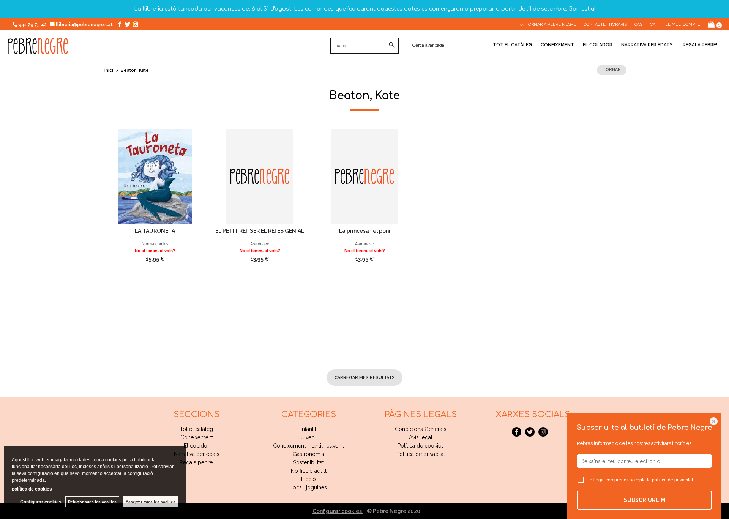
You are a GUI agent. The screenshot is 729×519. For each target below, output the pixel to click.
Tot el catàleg (512, 44)
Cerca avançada (428, 45)
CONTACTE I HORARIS (605, 24)
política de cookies (32, 489)
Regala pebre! (699, 44)
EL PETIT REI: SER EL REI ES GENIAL (259, 231)
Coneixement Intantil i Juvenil (308, 446)
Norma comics (155, 243)
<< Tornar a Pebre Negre (548, 24)
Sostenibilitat (308, 462)
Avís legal (420, 437)
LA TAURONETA (155, 231)
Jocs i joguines (308, 487)
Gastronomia (308, 454)
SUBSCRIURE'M (644, 500)
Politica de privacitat (420, 454)
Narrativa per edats (647, 44)
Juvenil (308, 437)
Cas (638, 24)
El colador (597, 44)
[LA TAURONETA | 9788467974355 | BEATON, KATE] (155, 176)
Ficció (308, 479)
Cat (654, 24)
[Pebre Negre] (38, 50)
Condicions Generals (421, 429)
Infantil (308, 429)
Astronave (259, 243)
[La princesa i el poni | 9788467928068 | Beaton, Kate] (364, 176)
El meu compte (682, 24)
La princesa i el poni (364, 231)
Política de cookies (421, 446)
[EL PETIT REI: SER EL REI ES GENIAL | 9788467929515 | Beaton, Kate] (260, 176)
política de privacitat (672, 480)
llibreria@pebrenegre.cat (85, 24)
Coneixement (557, 44)
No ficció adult (309, 471)
